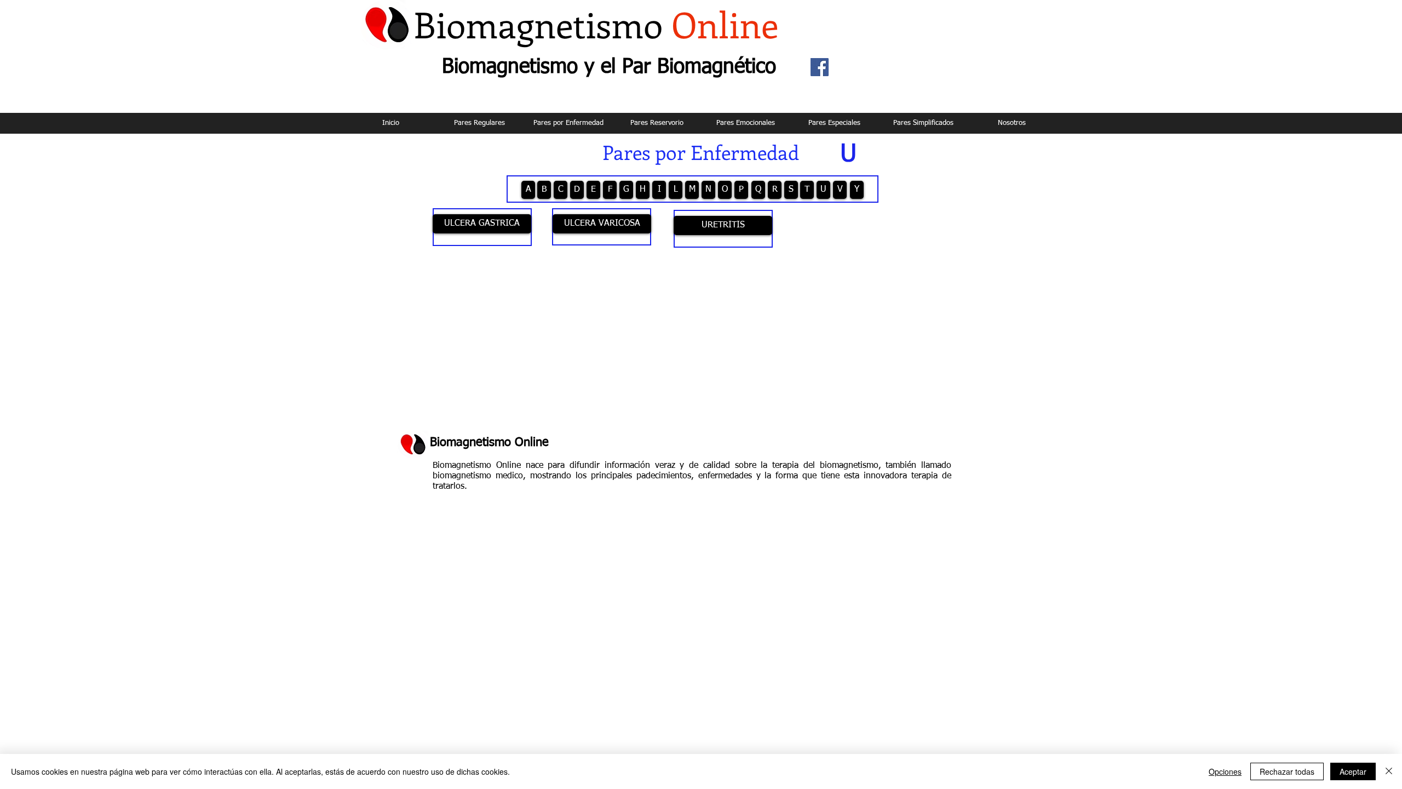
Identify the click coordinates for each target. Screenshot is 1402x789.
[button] (848, 151)
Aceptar (1353, 771)
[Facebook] (820, 67)
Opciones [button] (1225, 771)
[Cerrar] (1388, 771)
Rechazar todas (1287, 771)
